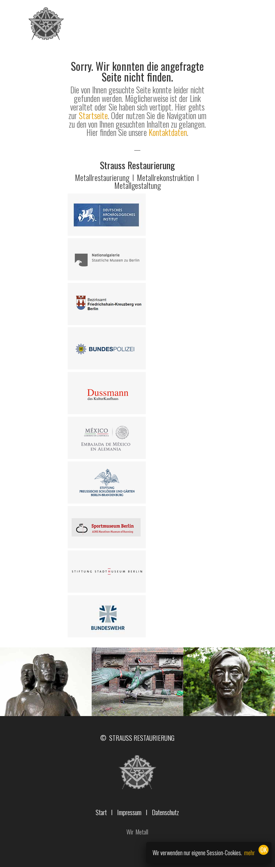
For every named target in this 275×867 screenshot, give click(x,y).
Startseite (93, 115)
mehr (249, 852)
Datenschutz (165, 812)
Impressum (129, 812)
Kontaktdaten (168, 132)
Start (101, 812)
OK (263, 849)
